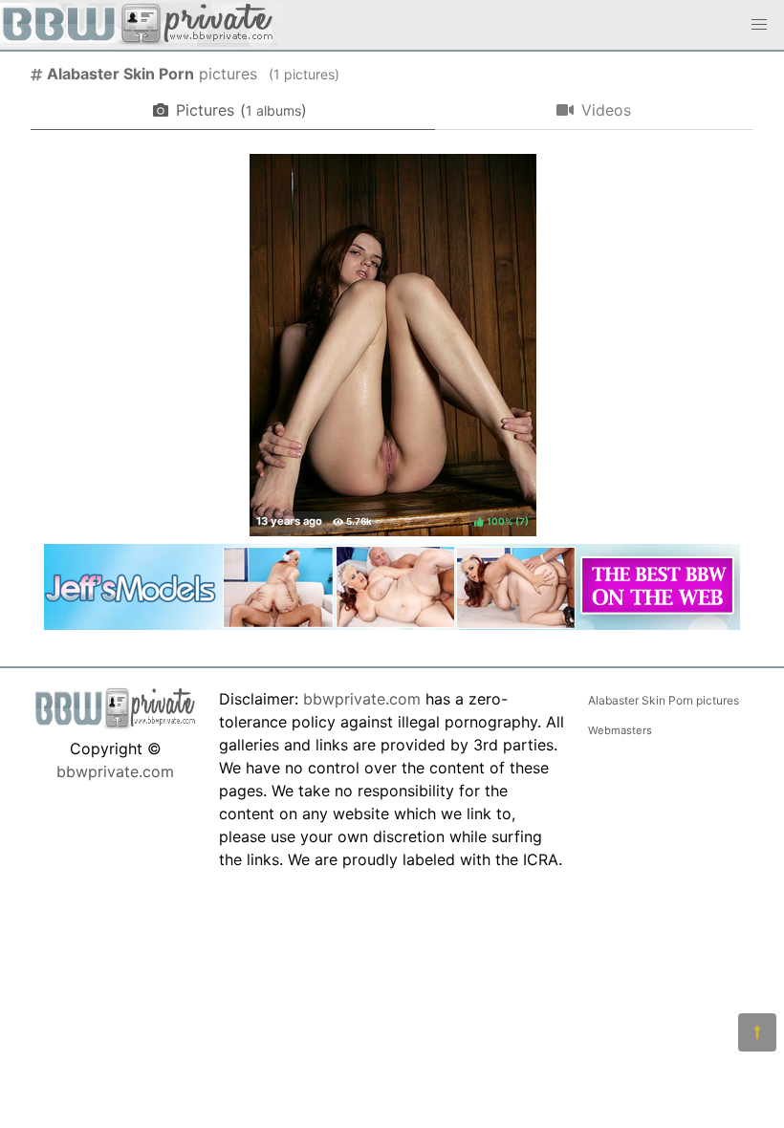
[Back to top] (757, 1032)
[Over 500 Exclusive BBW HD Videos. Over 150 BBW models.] (392, 624)
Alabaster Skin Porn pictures (663, 700)
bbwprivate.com (115, 771)
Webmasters (620, 730)
